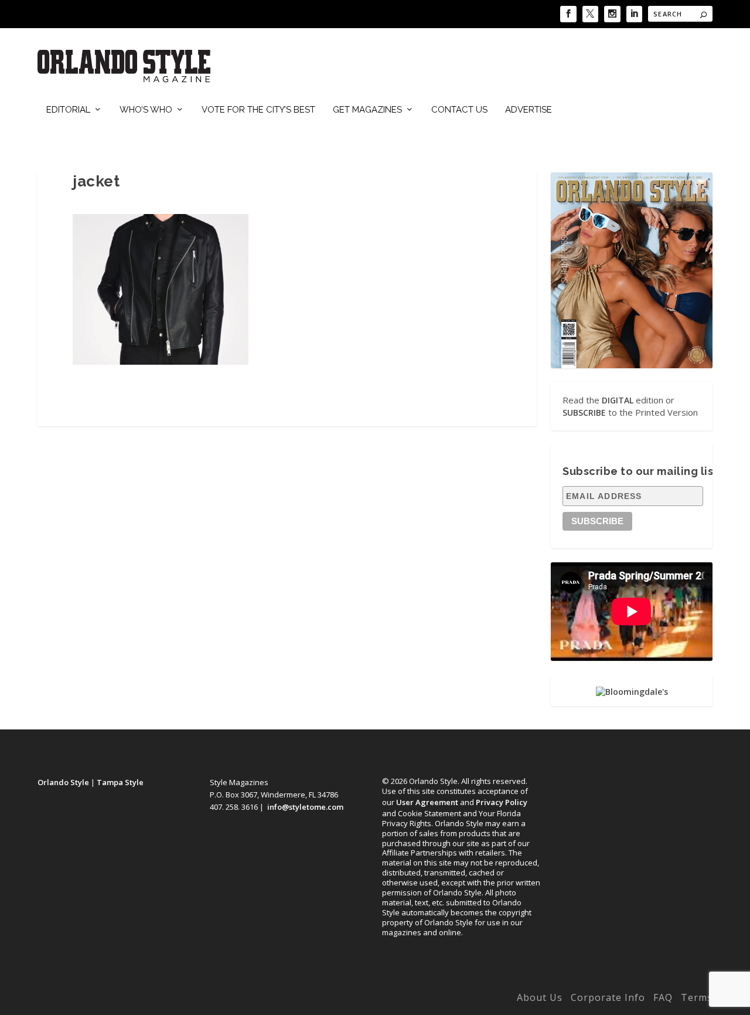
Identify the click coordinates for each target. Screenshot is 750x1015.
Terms (696, 997)
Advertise (528, 110)
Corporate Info (608, 997)
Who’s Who (146, 110)
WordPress (220, 999)
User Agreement (427, 802)
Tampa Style (120, 782)
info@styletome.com (305, 807)
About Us (539, 997)
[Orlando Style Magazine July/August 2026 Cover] (631, 270)
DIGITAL (617, 400)
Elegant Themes (115, 999)
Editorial (68, 110)
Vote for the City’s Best (258, 110)
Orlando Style (63, 782)
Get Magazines (367, 110)
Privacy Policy (501, 802)
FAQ (663, 997)
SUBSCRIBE (584, 412)
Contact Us (459, 110)
